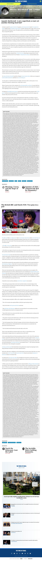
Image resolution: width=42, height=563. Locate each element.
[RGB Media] (21, 558)
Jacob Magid (13, 506)
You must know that (6, 254)
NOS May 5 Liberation (10, 308)
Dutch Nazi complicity (22, 280)
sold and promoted (25, 27)
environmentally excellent (25, 85)
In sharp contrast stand (7, 346)
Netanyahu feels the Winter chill (16, 531)
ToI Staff (21, 499)
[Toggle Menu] (1, 1)
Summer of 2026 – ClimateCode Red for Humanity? (32, 188)
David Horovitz (13, 532)
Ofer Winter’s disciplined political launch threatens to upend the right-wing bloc (24, 540)
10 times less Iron (20, 53)
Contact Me (21, 17)
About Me (16, 17)
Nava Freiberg (13, 523)
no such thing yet (21, 77)
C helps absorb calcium (24, 54)
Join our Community (10, 3)
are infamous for (13, 237)
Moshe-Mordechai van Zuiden (25, 9)
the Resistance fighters (7, 264)
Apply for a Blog (37, 17)
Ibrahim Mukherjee (28, 453)
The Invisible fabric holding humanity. (31, 450)
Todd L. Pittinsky (7, 453)
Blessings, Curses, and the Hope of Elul (12, 188)
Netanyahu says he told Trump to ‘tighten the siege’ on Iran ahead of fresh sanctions (25, 522)
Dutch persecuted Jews (14, 305)
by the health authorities (7, 77)
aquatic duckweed (14, 27)
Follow (11, 13)
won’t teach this (11, 353)
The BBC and (4, 237)
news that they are (36, 237)
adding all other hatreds (33, 363)
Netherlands (19, 442)
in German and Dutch (15, 342)
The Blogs (12, 7)
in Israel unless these (25, 76)
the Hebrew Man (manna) (15, 28)
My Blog (11, 17)
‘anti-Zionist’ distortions (24, 237)
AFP (21, 523)
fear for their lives (20, 353)
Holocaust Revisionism (11, 442)
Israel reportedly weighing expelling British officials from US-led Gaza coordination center (21, 497)
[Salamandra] (30, 558)
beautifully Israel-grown (12, 91)
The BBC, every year (7, 245)
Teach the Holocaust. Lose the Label (11, 450)
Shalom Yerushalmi (14, 541)
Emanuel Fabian (18, 523)
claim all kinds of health (8, 76)
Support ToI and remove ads (32, 3)
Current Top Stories (21, 467)
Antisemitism (4, 442)
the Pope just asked (13, 357)
